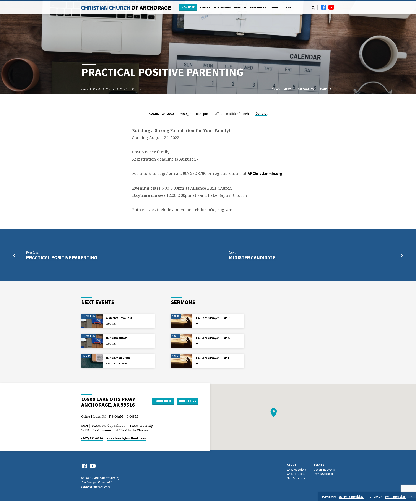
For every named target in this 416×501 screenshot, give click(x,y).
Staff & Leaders (296, 478)
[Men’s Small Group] (92, 361)
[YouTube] (331, 7)
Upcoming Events (324, 470)
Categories (306, 89)
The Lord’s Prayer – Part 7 (212, 318)
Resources (258, 7)
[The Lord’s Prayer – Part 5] (181, 361)
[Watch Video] (197, 323)
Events (205, 7)
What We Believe (296, 470)
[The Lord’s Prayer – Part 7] (181, 321)
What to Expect (296, 474)
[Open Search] (313, 8)
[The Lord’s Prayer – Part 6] (181, 341)
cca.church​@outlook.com (126, 438)
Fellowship (222, 7)
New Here (188, 7)
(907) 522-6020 (92, 438)
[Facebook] (323, 7)
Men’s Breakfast (116, 338)
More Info (163, 401)
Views (288, 89)
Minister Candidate (252, 257)
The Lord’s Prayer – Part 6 (212, 338)
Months (326, 89)
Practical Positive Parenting (61, 257)
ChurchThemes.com (95, 487)
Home (85, 89)
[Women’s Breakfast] (92, 321)
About (292, 465)
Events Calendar (323, 474)
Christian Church (126, 7)
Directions (187, 401)
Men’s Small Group (118, 358)
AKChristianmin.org (265, 173)
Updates (240, 7)
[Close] (411, 497)
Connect (275, 7)
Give (288, 7)
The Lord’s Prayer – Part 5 (212, 358)
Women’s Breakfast (119, 318)
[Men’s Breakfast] (92, 341)
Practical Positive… (132, 89)
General (110, 89)
